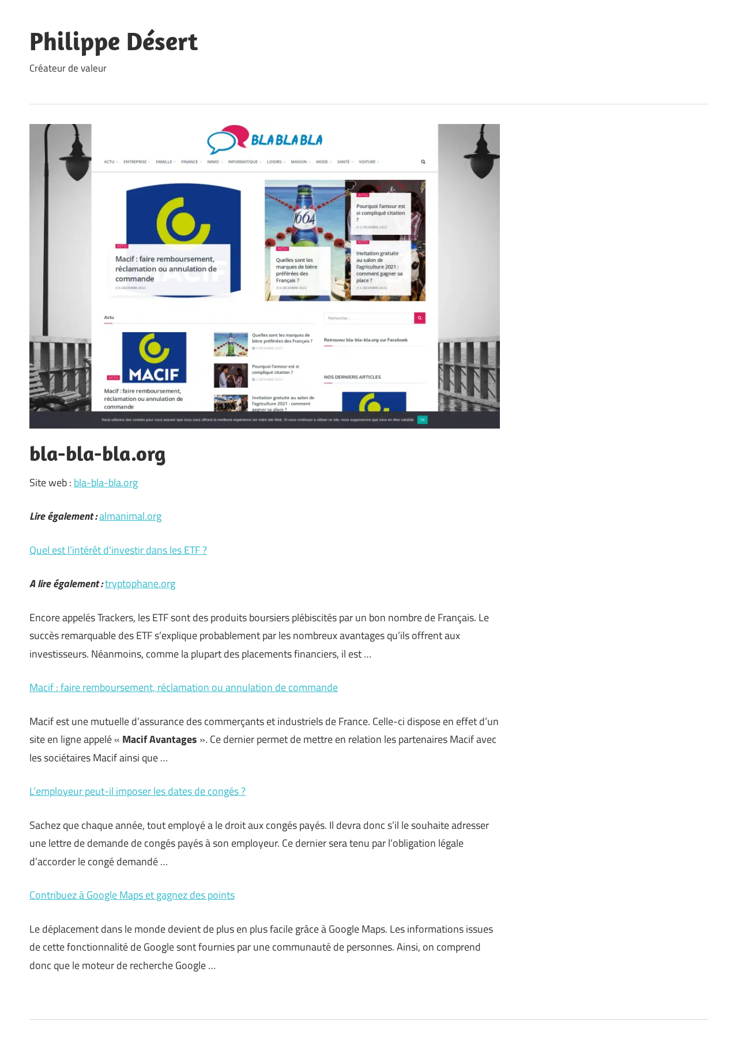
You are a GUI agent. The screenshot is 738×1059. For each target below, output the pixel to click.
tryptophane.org (140, 583)
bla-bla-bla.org (106, 482)
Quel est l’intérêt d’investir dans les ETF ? (118, 550)
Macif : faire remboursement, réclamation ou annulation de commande (183, 687)
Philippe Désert (113, 41)
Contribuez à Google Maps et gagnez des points (132, 895)
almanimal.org (130, 516)
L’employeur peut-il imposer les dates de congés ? (137, 791)
